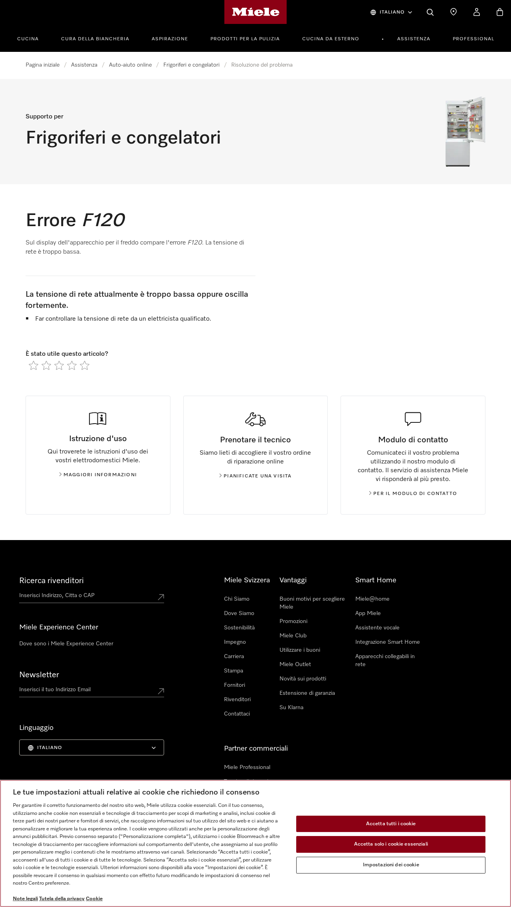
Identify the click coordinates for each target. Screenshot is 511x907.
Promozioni (293, 621)
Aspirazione (170, 39)
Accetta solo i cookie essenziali (391, 844)
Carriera (234, 656)
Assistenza (413, 39)
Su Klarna (291, 707)
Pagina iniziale (42, 65)
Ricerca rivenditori (51, 581)
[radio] (33, 365)
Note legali (25, 898)
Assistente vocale (377, 628)
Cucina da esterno (330, 39)
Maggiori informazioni (100, 475)
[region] (255, 843)
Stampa (233, 671)
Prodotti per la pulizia (245, 39)
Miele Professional (247, 767)
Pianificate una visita (257, 476)
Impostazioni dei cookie (391, 865)
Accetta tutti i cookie (391, 823)
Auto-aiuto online (130, 65)
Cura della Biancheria (95, 39)
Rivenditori (237, 699)
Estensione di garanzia (307, 693)
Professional (473, 39)
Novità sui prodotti (302, 679)
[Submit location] (161, 597)
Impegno (235, 642)
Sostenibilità (239, 628)
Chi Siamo (237, 599)
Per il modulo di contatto (415, 493)
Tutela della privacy (62, 898)
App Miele (368, 613)
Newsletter (39, 675)
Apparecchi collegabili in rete (385, 660)
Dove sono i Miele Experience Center (66, 644)
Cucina (28, 39)
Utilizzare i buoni (299, 650)
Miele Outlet (295, 664)
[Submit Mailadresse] (161, 691)
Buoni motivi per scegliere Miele (312, 603)
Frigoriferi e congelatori (191, 65)
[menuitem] (32, 38)
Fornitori (234, 685)
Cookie (94, 898)
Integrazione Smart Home (387, 642)
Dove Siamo (239, 613)
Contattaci (237, 714)
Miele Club (293, 636)
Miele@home (372, 599)
